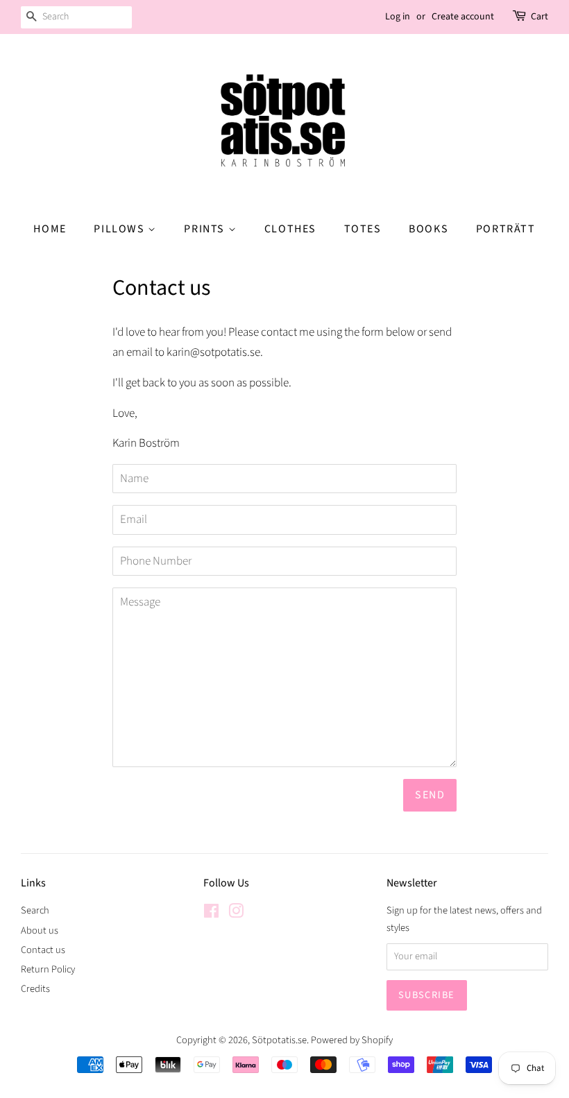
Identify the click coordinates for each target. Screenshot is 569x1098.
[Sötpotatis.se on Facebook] (211, 914)
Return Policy (48, 969)
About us (39, 930)
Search (35, 910)
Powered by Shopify (352, 1040)
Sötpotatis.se (279, 1040)
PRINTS (206, 229)
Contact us (43, 950)
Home (49, 229)
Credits (35, 988)
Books (428, 229)
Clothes (290, 229)
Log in (397, 17)
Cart (539, 17)
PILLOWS (121, 229)
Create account (463, 17)
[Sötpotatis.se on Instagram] (236, 914)
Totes (363, 229)
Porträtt (506, 229)
